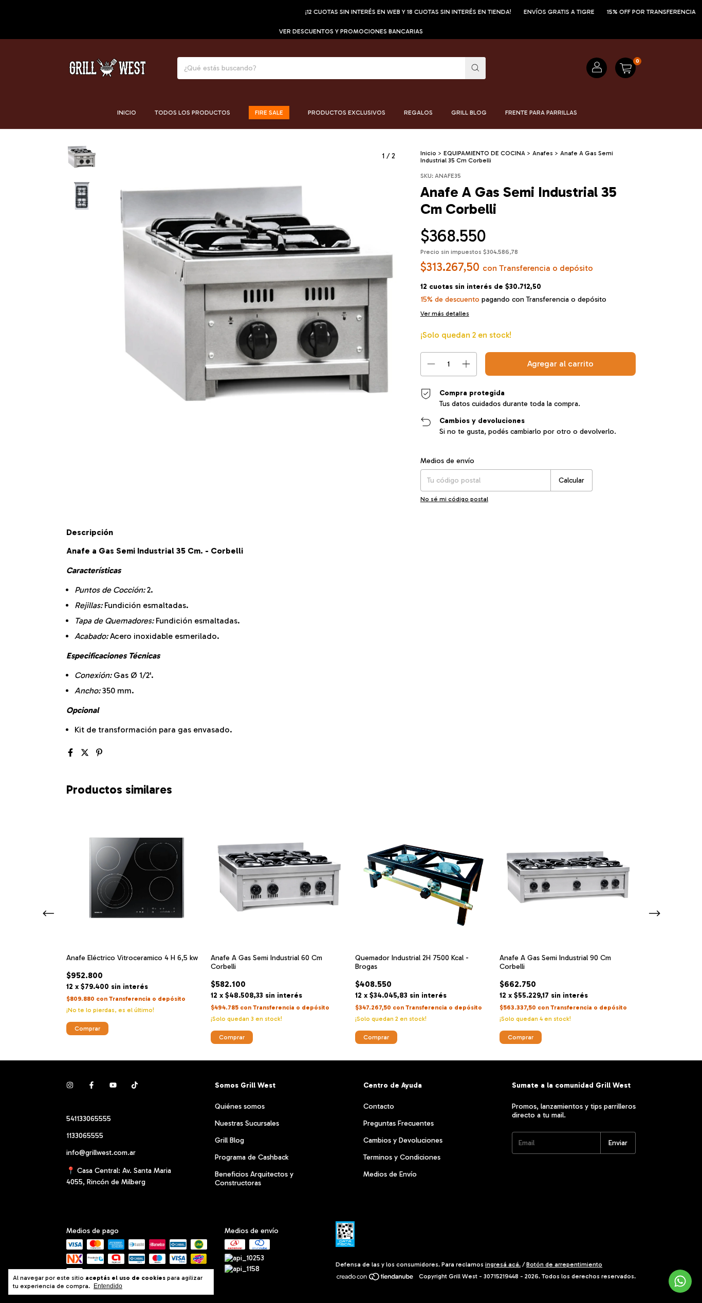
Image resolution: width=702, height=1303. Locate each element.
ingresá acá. (503, 1264)
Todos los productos (192, 112)
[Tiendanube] (375, 1278)
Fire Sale (269, 112)
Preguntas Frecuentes (398, 1123)
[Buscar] (475, 68)
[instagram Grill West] (69, 1085)
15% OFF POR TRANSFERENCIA (632, 11)
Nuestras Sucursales (247, 1123)
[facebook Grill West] (91, 1085)
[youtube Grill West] (113, 1085)
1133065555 (84, 1135)
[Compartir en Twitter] (86, 753)
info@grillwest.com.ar (101, 1152)
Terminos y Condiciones (401, 1157)
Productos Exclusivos (346, 112)
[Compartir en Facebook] (71, 753)
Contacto (378, 1106)
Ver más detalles (444, 313)
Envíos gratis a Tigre (540, 11)
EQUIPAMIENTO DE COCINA (484, 153)
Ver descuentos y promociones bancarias (351, 31)
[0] (625, 68)
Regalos (418, 112)
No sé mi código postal (454, 499)
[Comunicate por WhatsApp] (680, 1281)
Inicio (126, 112)
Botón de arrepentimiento (564, 1264)
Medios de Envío (390, 1174)
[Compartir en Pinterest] (99, 753)
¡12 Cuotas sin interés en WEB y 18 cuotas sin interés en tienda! (390, 11)
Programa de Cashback (251, 1157)
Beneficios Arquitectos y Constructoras (254, 1178)
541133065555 (88, 1118)
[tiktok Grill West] (134, 1085)
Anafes (542, 153)
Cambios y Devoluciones (402, 1140)
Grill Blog (469, 112)
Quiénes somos (240, 1106)
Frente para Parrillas (541, 112)
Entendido (108, 1286)
